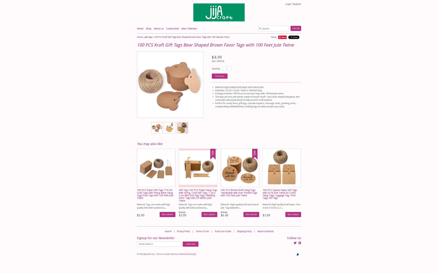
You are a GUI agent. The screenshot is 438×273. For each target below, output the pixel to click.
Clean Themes (171, 254)
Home (140, 28)
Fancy (273, 37)
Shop (148, 28)
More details (167, 214)
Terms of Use (202, 231)
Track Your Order (223, 231)
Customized (172, 28)
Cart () (295, 28)
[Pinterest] (299, 243)
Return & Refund (265, 231)
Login (288, 4)
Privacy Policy (183, 231)
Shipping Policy (244, 231)
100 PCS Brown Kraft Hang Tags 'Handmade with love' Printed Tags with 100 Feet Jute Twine (239, 193)
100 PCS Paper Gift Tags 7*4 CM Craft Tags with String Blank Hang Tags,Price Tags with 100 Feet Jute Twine (155, 194)
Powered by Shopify (187, 254)
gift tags (148, 37)
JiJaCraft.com (149, 254)
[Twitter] (295, 243)
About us (159, 28)
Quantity (216, 68)
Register (297, 4)
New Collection (189, 28)
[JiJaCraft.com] (219, 12)
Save (284, 37)
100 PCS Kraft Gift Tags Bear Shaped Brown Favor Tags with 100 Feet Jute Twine (191, 37)
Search (168, 231)
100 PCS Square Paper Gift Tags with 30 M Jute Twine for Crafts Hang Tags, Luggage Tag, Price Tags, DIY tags (280, 194)
